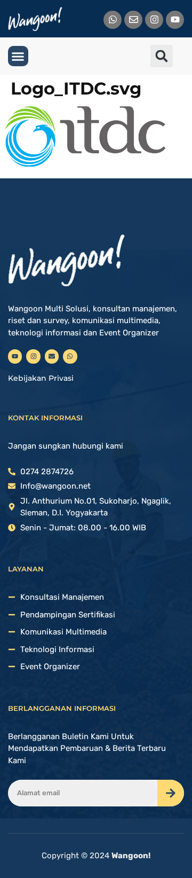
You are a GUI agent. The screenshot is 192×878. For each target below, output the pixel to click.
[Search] (170, 793)
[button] (18, 56)
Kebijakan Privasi (41, 378)
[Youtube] (175, 20)
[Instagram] (154, 20)
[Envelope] (133, 20)
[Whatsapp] (112, 20)
